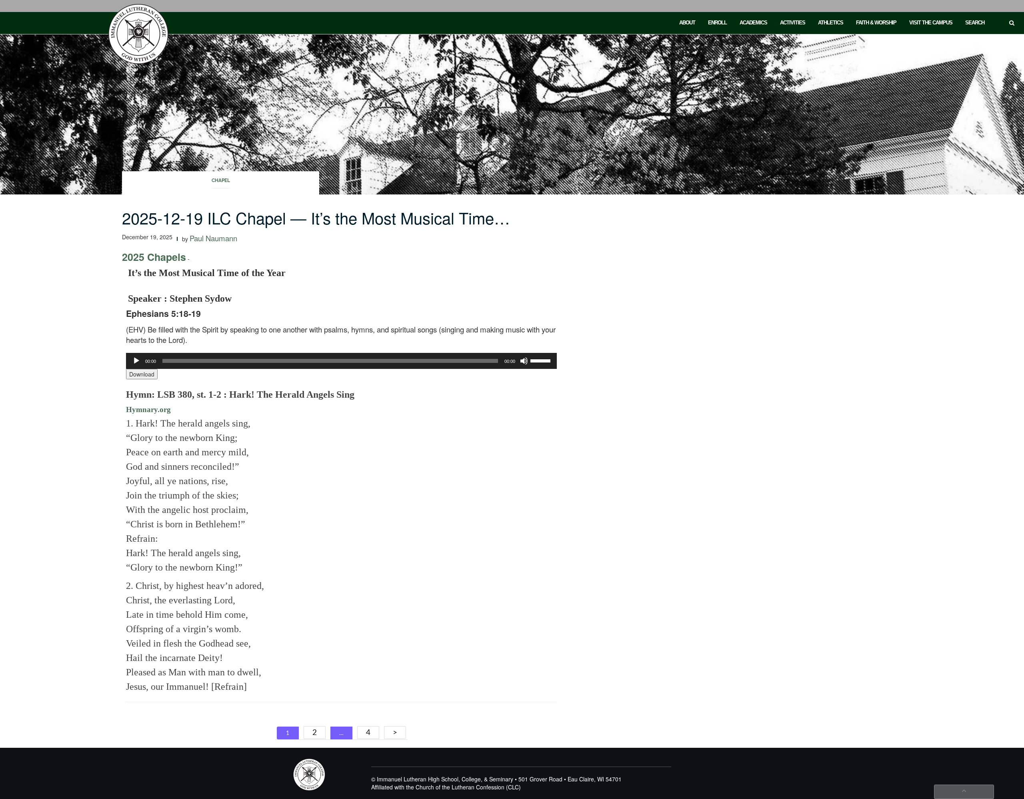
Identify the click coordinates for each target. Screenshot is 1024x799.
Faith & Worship (876, 23)
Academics (753, 23)
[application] (341, 361)
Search (974, 23)
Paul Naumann (213, 238)
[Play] (136, 361)
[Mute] (524, 361)
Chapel (221, 180)
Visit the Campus (930, 23)
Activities (792, 23)
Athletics (830, 23)
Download (141, 374)
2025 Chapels (154, 257)
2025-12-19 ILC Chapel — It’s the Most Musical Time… (316, 217)
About (687, 23)
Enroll (717, 23)
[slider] (541, 360)
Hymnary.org (148, 409)
